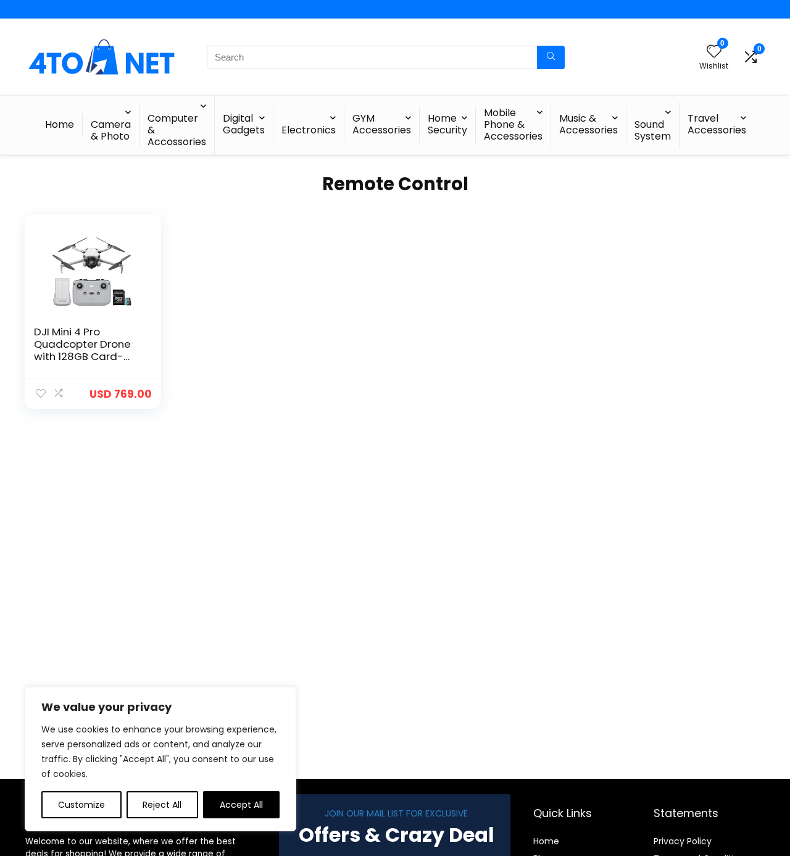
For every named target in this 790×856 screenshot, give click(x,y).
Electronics (308, 130)
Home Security (447, 124)
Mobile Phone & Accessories (513, 124)
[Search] (551, 57)
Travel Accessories (717, 124)
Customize (81, 805)
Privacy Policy (683, 841)
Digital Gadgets (244, 124)
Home (59, 124)
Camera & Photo (111, 130)
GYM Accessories (381, 124)
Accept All (241, 805)
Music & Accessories (588, 124)
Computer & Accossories (177, 130)
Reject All (162, 805)
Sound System (652, 130)
